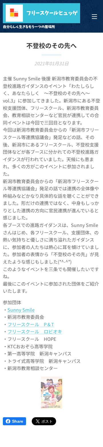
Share (17, 421)
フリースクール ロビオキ (34, 331)
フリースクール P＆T (30, 324)
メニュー (94, 16)
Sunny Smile (21, 309)
